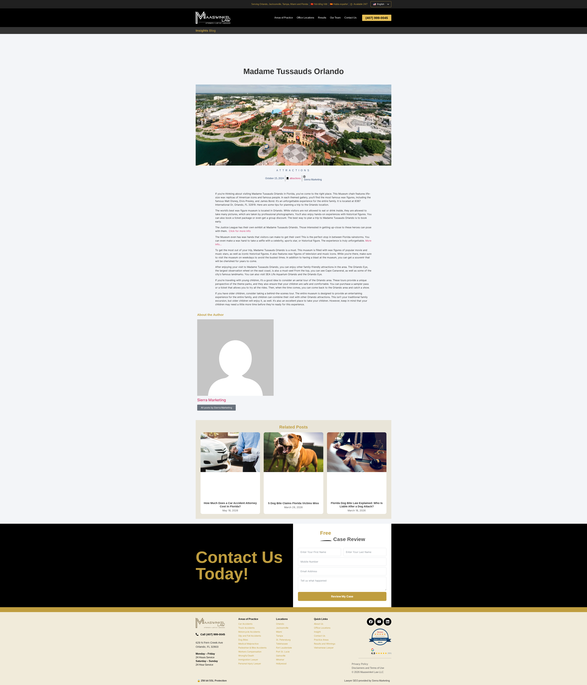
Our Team (335, 17)
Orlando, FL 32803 (207, 646)
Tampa (279, 635)
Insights (206, 30)
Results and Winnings (324, 643)
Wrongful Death (246, 655)
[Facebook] (371, 622)
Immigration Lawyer (248, 659)
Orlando (280, 623)
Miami (279, 631)
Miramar (280, 659)
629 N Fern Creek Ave (209, 642)
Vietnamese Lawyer (324, 647)
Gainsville (280, 655)
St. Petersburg (283, 639)
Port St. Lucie (283, 651)
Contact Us (350, 17)
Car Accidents (245, 623)
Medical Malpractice (248, 643)
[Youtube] (379, 622)
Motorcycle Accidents (249, 631)
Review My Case (342, 596)
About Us (318, 623)
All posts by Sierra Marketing (216, 407)
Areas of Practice (283, 17)
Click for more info (240, 231)
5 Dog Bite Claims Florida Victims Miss (293, 503)
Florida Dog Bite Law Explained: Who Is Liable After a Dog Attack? (357, 505)
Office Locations (305, 17)
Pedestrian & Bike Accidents (252, 647)
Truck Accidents (246, 627)
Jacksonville (282, 627)
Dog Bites (243, 639)
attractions (295, 178)
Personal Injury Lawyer (249, 663)
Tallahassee (282, 643)
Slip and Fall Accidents (249, 635)
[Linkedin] (387, 622)
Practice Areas (321, 639)
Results (322, 17)
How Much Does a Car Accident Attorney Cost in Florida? (230, 505)
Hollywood (281, 663)
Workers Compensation (249, 651)
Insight (317, 631)
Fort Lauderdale (284, 647)
